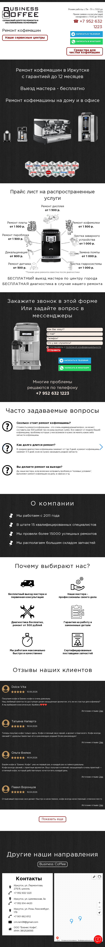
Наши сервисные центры (25, 37)
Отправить (53, 350)
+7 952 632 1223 (22, 893)
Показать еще (52, 819)
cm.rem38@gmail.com (26, 922)
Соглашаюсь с (75, 347)
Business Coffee (52, 864)
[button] (101, 447)
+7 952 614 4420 (23, 903)
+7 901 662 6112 (22, 917)
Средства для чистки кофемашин (84, 51)
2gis (101, 711)
